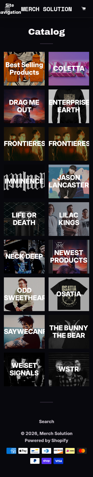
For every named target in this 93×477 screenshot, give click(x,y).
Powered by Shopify (46, 440)
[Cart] (83, 9)
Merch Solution (46, 9)
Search (46, 421)
